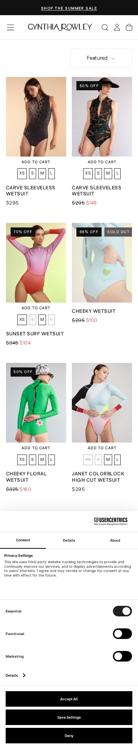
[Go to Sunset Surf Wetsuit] (36, 263)
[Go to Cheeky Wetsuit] (102, 263)
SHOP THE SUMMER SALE (69, 8)
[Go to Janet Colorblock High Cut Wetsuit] (102, 403)
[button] (10, 27)
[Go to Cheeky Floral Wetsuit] (36, 403)
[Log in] (117, 27)
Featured (97, 58)
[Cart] (129, 27)
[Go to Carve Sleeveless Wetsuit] (36, 117)
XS (22, 173)
